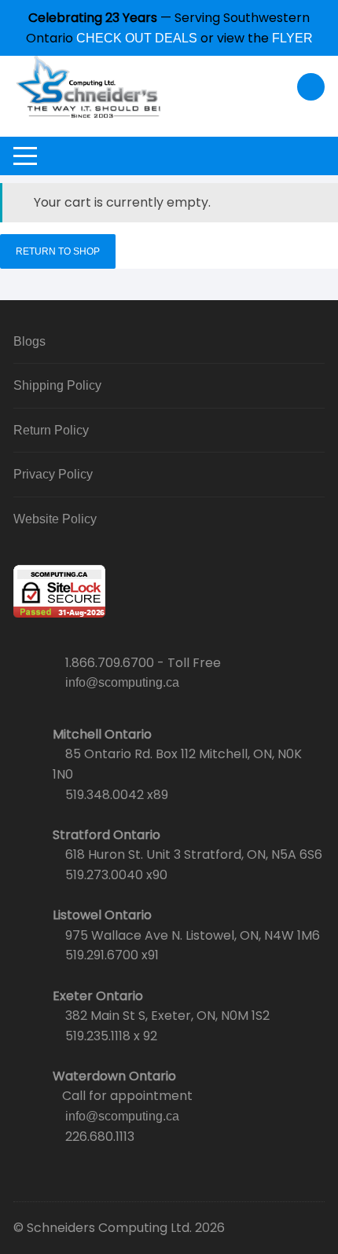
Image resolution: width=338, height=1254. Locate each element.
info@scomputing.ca (122, 682)
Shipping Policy (57, 385)
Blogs (29, 341)
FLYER (292, 38)
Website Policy (55, 519)
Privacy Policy (53, 474)
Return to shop (58, 251)
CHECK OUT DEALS (136, 38)
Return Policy (51, 430)
